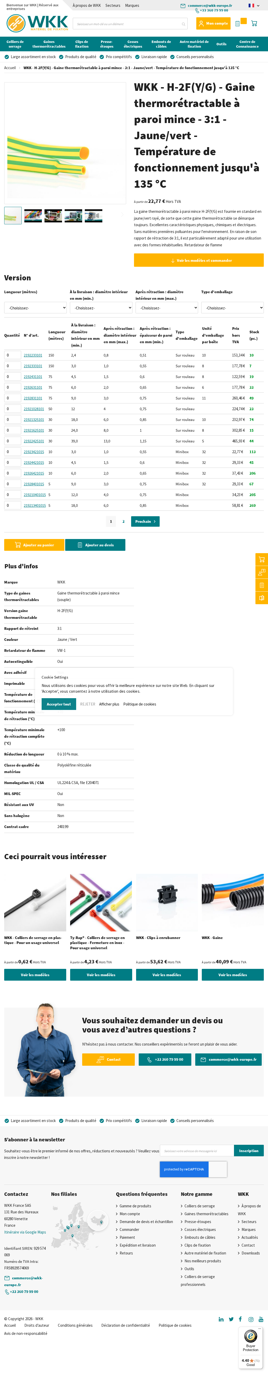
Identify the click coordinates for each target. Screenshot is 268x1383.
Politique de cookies (139, 704)
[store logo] (23, 23)
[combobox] (130, 23)
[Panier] (261, 559)
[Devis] (261, 585)
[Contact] (261, 572)
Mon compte (217, 23)
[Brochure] (261, 598)
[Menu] (259, 1330)
